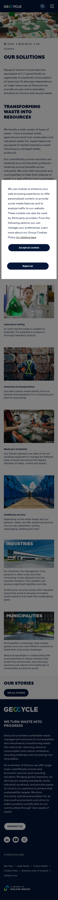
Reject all (28, 266)
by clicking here (26, 237)
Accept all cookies (29, 247)
